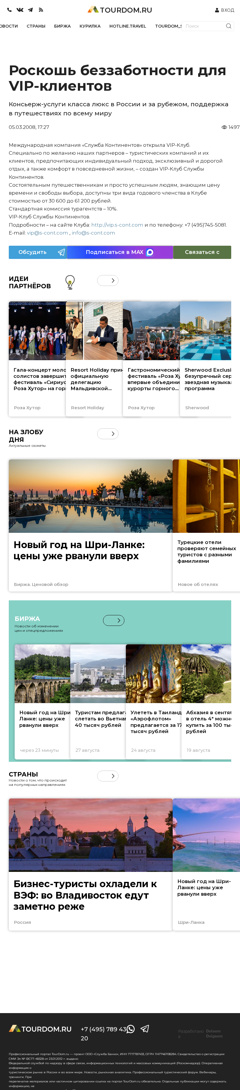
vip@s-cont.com (47, 233)
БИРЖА (62, 26)
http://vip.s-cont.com (117, 225)
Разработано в (200, 1034)
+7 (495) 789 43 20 (103, 1034)
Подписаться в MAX (114, 252)
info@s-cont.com (93, 233)
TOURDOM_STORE (175, 26)
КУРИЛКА (90, 26)
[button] (102, 280)
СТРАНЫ (36, 26)
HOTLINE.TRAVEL (127, 26)
